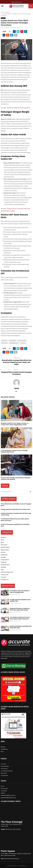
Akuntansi (3, 18)
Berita (2, 540)
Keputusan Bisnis (22, 340)
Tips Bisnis (3, 577)
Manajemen (4, 562)
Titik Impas (22, 343)
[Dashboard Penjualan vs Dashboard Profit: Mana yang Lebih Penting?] (5, 610)
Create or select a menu (16, 2)
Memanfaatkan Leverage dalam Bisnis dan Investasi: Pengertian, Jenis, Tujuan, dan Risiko (16, 362)
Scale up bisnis (4, 574)
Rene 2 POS (4, 773)
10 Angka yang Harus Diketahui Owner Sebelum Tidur (15, 509)
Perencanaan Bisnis (13, 343)
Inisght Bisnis (4, 554)
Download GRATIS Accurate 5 (8, 795)
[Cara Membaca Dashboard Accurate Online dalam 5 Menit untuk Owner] (5, 619)
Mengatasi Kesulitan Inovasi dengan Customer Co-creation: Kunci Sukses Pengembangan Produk (15, 423)
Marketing (3, 567)
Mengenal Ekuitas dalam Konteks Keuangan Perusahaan (16, 373)
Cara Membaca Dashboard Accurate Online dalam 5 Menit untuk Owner (20, 618)
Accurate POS (4, 775)
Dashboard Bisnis (5, 547)
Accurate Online (5, 766)
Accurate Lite (4, 768)
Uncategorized (4, 579)
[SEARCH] (30, 491)
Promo (2, 786)
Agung (3, 27)
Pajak (2, 569)
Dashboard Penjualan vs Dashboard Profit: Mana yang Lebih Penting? (20, 609)
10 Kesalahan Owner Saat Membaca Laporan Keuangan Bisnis (19, 591)
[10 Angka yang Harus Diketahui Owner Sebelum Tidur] (5, 601)
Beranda (3, 747)
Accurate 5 (3, 764)
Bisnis (2, 542)
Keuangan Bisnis (5, 559)
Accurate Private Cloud (6, 771)
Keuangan (3, 557)
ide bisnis (3, 552)
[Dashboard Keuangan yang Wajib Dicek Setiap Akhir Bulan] (5, 628)
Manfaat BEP (4, 343)
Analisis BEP (4, 340)
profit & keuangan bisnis (7, 572)
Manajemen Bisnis (5, 564)
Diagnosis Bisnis (5, 550)
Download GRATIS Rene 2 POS (8, 797)
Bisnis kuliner (4, 545)
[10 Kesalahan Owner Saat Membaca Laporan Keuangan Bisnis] (5, 592)
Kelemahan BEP (12, 340)
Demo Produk (4, 788)
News (2, 751)
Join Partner (4, 791)
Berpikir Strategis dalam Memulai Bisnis (18, 108)
